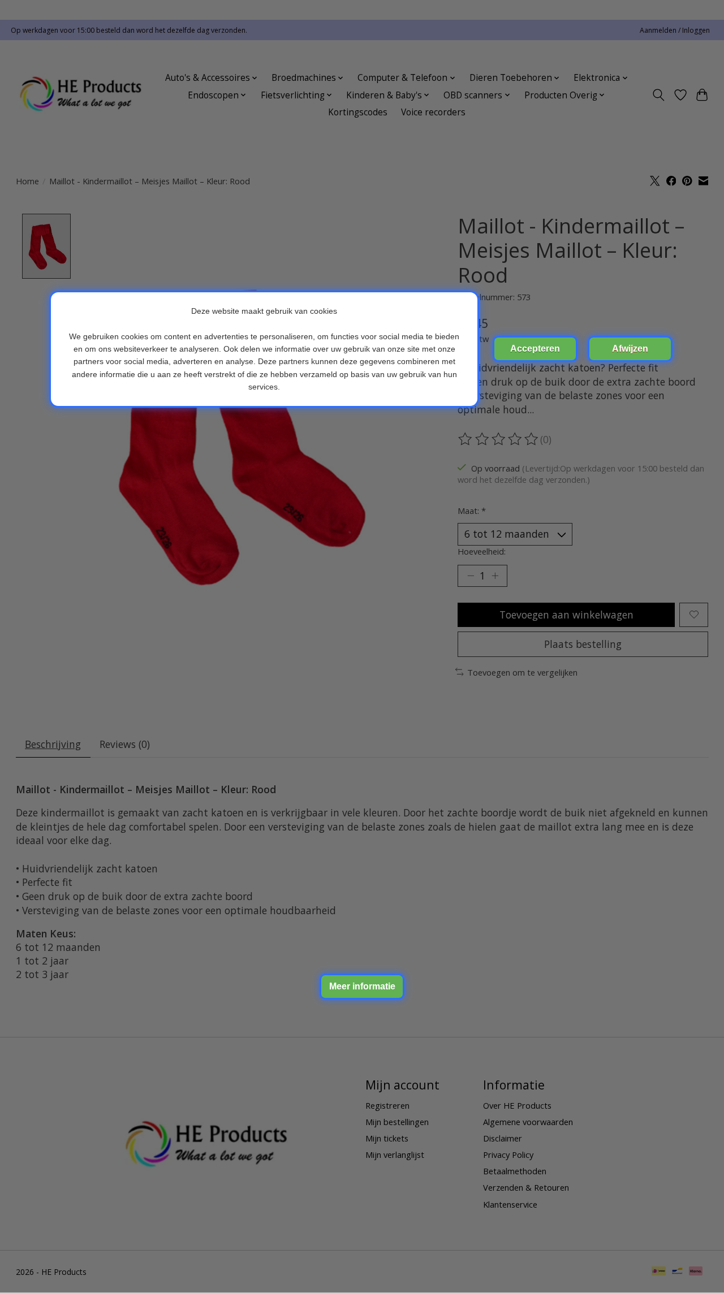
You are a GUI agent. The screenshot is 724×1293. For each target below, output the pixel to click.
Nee (630, 349)
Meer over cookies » (362, 987)
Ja (535, 349)
